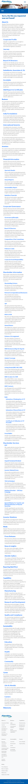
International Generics (11, 125)
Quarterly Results (10, 170)
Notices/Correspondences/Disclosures (16, 292)
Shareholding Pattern (11, 283)
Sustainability (7, 626)
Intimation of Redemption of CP (15, 399)
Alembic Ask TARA (5, 774)
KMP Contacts (9, 386)
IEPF (6, 445)
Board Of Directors (10, 60)
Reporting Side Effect (10, 567)
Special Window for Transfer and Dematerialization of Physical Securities (14, 504)
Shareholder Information (12, 272)
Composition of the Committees (14, 239)
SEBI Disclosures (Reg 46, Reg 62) (14, 349)
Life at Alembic (22, 741)
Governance (12, 747)
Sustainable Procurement (13, 750)
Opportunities (22, 743)
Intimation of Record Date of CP (15, 410)
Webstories (7, 708)
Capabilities (7, 578)
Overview (12, 741)
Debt (6, 397)
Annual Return (9, 325)
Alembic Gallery (10, 556)
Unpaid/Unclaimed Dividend (13, 461)
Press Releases (10, 536)
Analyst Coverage (10, 358)
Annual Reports (9, 179)
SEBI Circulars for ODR (11, 377)
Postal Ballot (8, 433)
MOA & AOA (8, 314)
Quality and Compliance (13, 615)
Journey (6, 49)
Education (8, 642)
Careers (7, 697)
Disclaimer (19, 780)
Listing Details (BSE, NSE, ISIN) (13, 367)
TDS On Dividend (10, 481)
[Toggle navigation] (25, 2)
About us (3, 720)
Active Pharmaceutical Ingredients (13, 731)
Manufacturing (10, 591)
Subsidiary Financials (11, 195)
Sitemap (22, 782)
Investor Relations (10, 517)
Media (5, 527)
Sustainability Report (11, 187)
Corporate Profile (10, 39)
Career (5, 672)
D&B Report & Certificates (13, 90)
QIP (6, 303)
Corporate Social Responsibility (14, 259)
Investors (5, 146)
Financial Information (11, 159)
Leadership (4, 726)
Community (9, 661)
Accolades (7, 80)
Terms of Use (14, 780)
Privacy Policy (9, 780)
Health (7, 652)
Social (11, 745)
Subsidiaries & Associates (4, 729)
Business (5, 99)
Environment (13, 743)
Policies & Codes (9, 248)
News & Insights (10, 546)
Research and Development (15, 602)
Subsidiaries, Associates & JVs (14, 70)
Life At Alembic (10, 685)
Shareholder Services (11, 443)
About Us (5, 22)
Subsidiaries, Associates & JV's (4, 756)
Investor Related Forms (11, 470)
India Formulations (10, 114)
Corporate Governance (12, 206)
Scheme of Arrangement (12, 336)
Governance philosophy (11, 217)
